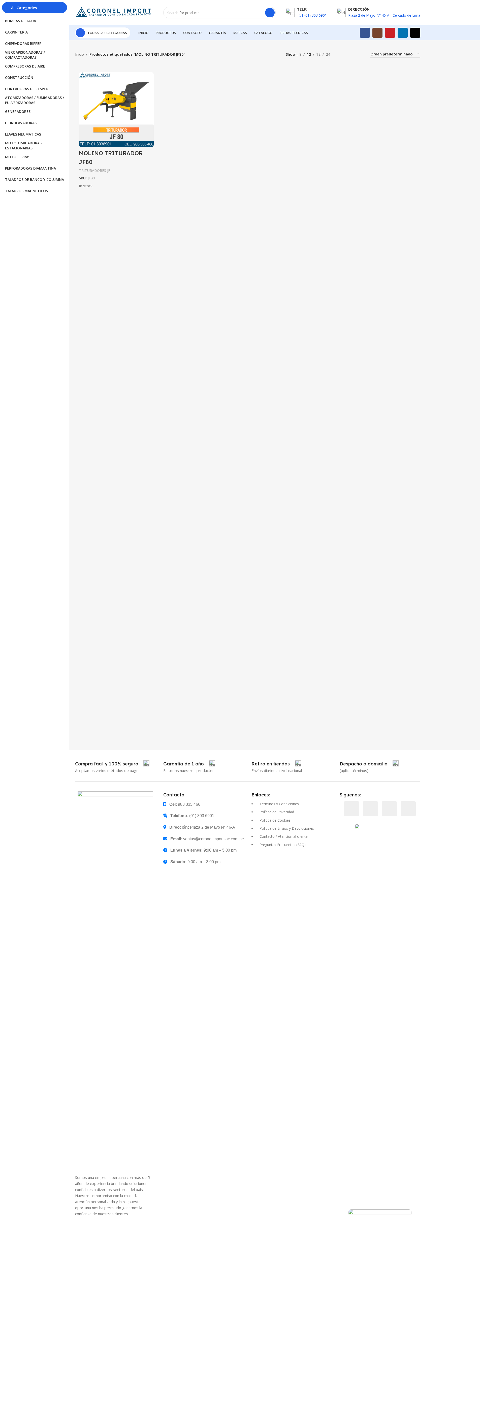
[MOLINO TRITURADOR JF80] (116, 109)
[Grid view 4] (359, 54)
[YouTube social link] (390, 33)
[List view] (342, 54)
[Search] (270, 12)
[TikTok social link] (415, 33)
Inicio (79, 54)
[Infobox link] (112, 763)
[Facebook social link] (365, 33)
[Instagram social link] (377, 33)
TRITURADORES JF (94, 170)
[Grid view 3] (351, 54)
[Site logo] (114, 12)
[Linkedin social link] (403, 33)
